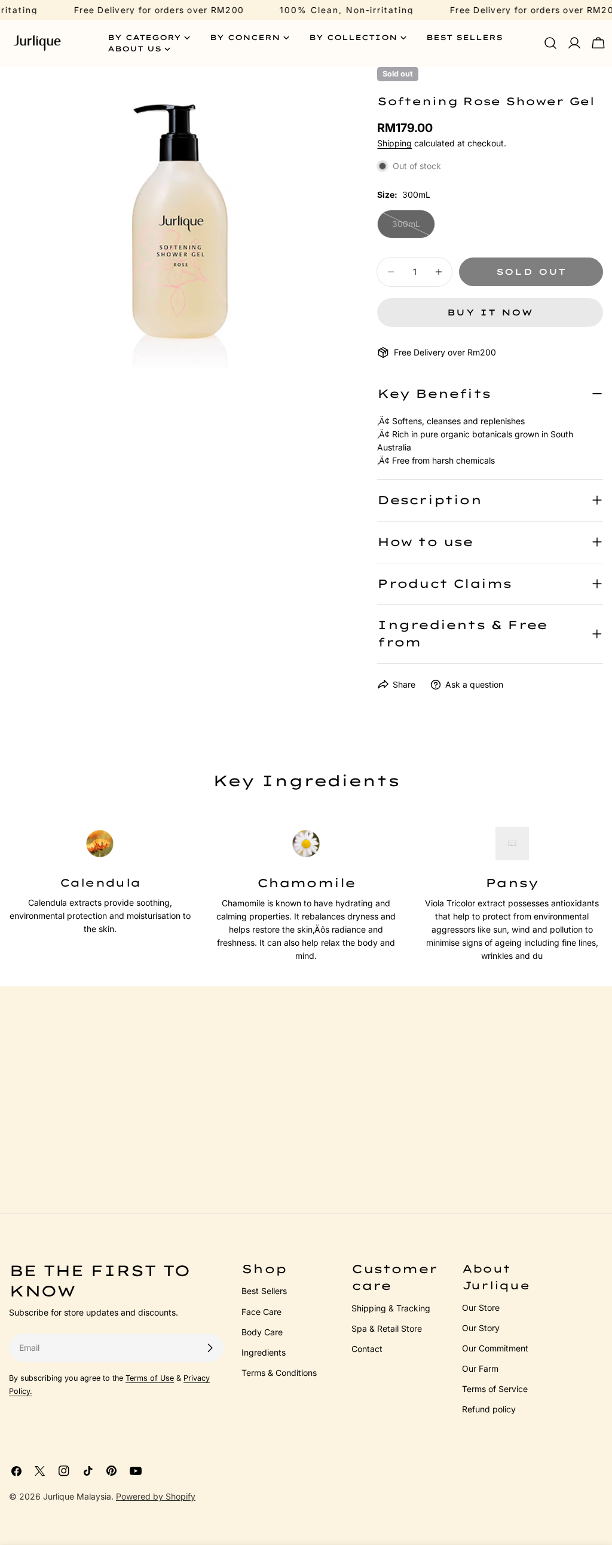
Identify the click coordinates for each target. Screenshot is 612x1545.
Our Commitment (495, 1348)
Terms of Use (150, 1378)
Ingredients (263, 1352)
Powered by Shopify (155, 1496)
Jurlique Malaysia (77, 1496)
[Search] (550, 43)
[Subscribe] (209, 1347)
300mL (413, 228)
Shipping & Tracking (390, 1308)
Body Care (262, 1332)
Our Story (481, 1328)
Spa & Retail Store (386, 1328)
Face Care (261, 1312)
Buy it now (490, 312)
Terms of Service (495, 1389)
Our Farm (480, 1368)
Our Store (481, 1307)
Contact (366, 1349)
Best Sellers (264, 1291)
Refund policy (489, 1409)
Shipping (394, 143)
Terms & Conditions (279, 1373)
